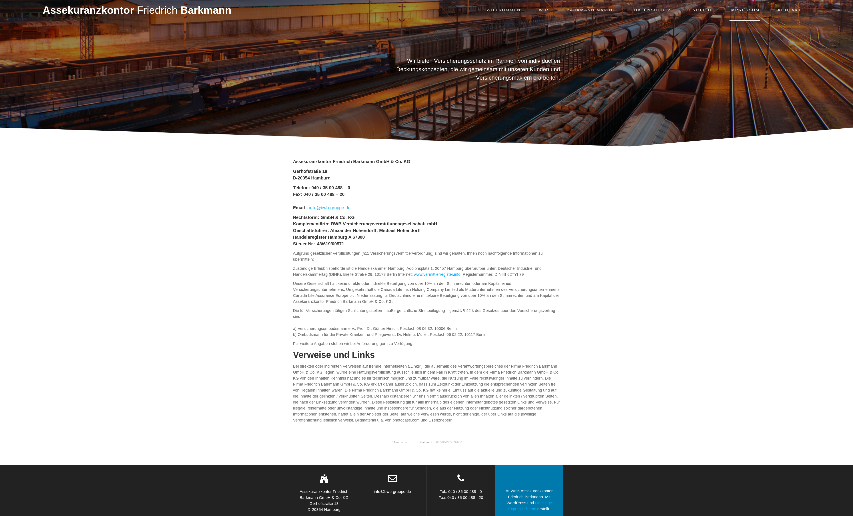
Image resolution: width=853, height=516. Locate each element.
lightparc (420, 444)
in (311, 207)
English (700, 10)
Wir (544, 10)
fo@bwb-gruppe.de (331, 207)
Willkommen (504, 10)
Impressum (744, 10)
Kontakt (789, 10)
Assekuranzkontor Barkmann (137, 10)
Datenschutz (652, 10)
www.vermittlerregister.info (437, 274)
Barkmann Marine (591, 10)
